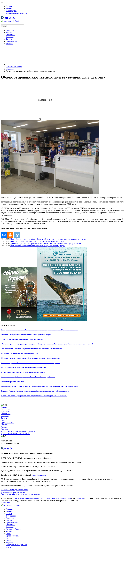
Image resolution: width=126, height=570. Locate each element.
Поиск (8, 547)
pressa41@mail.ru (39, 475)
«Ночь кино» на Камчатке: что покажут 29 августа (19, 353)
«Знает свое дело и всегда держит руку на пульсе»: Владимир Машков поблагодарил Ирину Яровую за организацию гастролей (47, 344)
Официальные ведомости (16, 13)
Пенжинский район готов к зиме (12, 382)
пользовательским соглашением (57, 498)
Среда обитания (7, 422)
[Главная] (24, 64)
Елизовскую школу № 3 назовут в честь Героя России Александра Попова (28, 377)
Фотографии (11, 11)
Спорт (3, 420)
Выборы (9, 44)
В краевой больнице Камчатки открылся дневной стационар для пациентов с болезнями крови (35, 391)
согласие (80, 498)
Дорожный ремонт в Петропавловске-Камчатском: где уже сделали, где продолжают (46, 243)
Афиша (4, 427)
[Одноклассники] (10, 18)
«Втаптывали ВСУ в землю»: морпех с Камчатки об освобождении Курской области (31, 349)
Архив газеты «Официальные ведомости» (18, 431)
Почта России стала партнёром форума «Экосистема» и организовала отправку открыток (48, 239)
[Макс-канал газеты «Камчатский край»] (2, 18)
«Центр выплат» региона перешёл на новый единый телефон (23, 372)
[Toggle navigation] (2, 2)
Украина (4, 429)
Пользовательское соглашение (13, 492)
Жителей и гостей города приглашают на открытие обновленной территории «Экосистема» (34, 396)
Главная (9, 509)
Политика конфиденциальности (14, 490)
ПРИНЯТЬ (5, 503)
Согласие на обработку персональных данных (20, 494)
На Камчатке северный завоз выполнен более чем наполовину (23, 367)
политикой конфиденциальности (29, 498)
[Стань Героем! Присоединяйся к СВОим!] (19, 320)
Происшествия (12, 41)
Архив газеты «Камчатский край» (15, 434)
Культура (4, 425)
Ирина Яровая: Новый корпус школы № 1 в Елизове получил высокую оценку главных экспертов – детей (39, 386)
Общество (10, 30)
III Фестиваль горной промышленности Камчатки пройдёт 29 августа (26, 334)
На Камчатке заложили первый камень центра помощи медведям (37, 246)
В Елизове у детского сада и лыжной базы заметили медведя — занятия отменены (30, 358)
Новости (9, 8)
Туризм (9, 39)
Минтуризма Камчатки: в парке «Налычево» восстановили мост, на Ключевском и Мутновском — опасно (39, 330)
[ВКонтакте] (6, 18)
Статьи (9, 6)
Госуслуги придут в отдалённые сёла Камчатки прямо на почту (37, 241)
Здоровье (10, 37)
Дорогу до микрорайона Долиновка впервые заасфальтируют (23, 339)
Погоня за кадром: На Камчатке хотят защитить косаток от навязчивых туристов (30, 363)
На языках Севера (13, 529)
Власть (9, 32)
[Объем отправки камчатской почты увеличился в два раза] (50, 193)
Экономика (10, 35)
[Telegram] (13, 18)
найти (4, 26)
